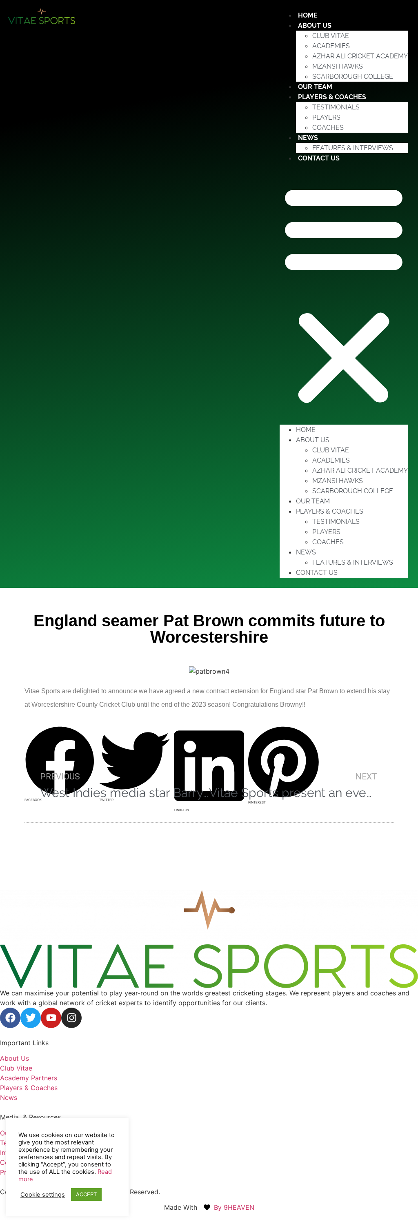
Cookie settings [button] (42, 1194)
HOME (306, 430)
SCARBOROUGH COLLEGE (352, 76)
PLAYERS (326, 117)
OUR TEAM (313, 501)
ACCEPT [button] (86, 1194)
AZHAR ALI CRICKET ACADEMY (360, 56)
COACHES (328, 127)
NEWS (308, 138)
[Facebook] (10, 1018)
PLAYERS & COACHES (332, 97)
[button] (344, 294)
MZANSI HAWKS (337, 66)
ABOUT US (314, 25)
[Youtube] (51, 1018)
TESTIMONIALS (336, 107)
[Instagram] (71, 1018)
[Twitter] (30, 1018)
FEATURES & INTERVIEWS (352, 148)
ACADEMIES (331, 46)
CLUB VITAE (330, 36)
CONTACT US (319, 158)
